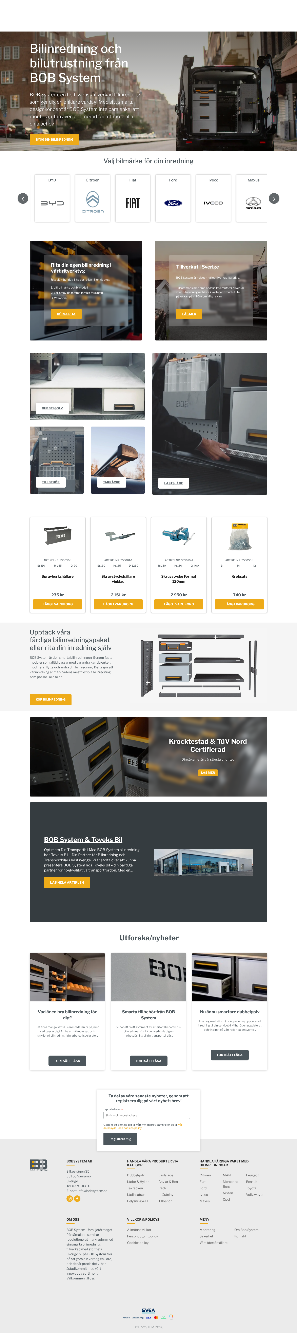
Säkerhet (180, 20)
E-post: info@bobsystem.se (86, 1191)
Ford (203, 1188)
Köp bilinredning (50, 699)
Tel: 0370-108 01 (79, 1186)
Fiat (202, 1182)
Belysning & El (137, 1201)
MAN (227, 1175)
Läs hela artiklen (67, 882)
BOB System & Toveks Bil (83, 840)
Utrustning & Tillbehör (122, 20)
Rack (162, 1188)
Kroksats (239, 576)
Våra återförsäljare (213, 1243)
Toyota (251, 1188)
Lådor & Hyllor (138, 1182)
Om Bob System (246, 1230)
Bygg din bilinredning (54, 139)
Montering (159, 20)
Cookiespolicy (137, 1243)
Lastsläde (165, 1175)
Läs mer (208, 773)
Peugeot (252, 1175)
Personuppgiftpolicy (142, 1236)
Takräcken (135, 1188)
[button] (274, 198)
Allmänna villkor (139, 1230)
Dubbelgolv (136, 1175)
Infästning (166, 1195)
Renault (251, 1182)
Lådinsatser (136, 1195)
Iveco (204, 1195)
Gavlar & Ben (168, 1182)
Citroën (205, 1175)
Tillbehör (165, 1201)
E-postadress (113, 1109)
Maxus (205, 1201)
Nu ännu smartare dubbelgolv (230, 1011)
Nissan (228, 1193)
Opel (226, 1199)
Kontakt (230, 20)
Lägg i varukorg (58, 604)
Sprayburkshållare (58, 576)
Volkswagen (255, 1195)
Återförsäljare (206, 20)
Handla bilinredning (78, 20)
